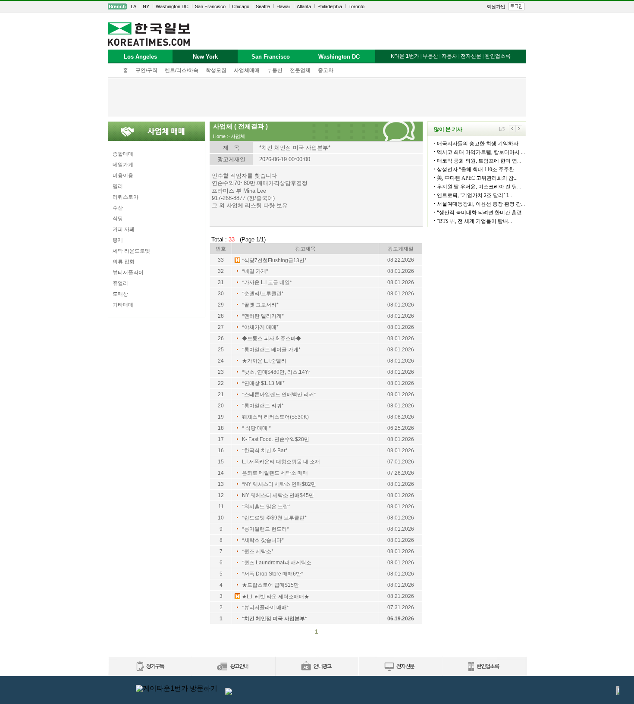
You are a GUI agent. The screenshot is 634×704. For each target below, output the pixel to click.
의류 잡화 (124, 262)
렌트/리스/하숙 (181, 70)
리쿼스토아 (125, 197)
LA (133, 6)
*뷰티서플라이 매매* (265, 607)
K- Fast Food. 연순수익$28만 (275, 439)
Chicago (240, 6)
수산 (118, 208)
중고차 (325, 70)
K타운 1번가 (405, 56)
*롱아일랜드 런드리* (265, 529)
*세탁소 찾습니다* (263, 540)
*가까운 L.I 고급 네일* (267, 282)
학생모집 (216, 70)
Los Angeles (140, 56)
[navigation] (317, 6)
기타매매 (123, 305)
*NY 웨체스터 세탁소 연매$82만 (279, 484)
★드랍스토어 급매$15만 (270, 585)
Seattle (263, 6)
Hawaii (283, 6)
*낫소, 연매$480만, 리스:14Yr (276, 372)
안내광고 (316, 667)
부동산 (274, 70)
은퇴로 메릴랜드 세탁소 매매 (275, 473)
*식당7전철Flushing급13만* (274, 260)
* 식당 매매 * (256, 428)
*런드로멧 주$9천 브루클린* (274, 518)
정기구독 (149, 667)
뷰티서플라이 (128, 272)
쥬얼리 (120, 283)
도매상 (120, 294)
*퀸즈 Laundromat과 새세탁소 (276, 563)
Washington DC (172, 6)
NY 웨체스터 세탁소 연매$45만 (278, 495)
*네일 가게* (255, 271)
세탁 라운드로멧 (131, 251)
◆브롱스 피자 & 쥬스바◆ (271, 338)
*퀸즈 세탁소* (257, 551)
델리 (118, 186)
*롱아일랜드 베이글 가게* (271, 350)
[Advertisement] (317, 97)
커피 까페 (124, 229)
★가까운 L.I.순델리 (264, 361)
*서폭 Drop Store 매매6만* (272, 574)
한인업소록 (498, 56)
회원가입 (495, 6)
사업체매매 (247, 70)
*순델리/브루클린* (263, 294)
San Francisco (210, 6)
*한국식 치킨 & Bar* (265, 450)
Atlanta (304, 6)
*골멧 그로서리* (260, 305)
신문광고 (233, 667)
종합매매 (123, 154)
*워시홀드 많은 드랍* (266, 507)
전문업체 (300, 70)
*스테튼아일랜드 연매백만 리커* (279, 394)
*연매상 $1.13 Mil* (263, 383)
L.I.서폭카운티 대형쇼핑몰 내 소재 (281, 462)
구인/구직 (146, 70)
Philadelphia (329, 6)
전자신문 (471, 56)
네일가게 (123, 165)
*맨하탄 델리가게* (263, 316)
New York (205, 56)
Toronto (356, 6)
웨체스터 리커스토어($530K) (275, 417)
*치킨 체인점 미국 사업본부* (274, 619)
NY (146, 6)
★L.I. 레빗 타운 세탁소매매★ (275, 597)
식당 (118, 219)
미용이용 (123, 175)
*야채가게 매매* (260, 327)
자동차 (449, 56)
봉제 (118, 240)
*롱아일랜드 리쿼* (263, 406)
